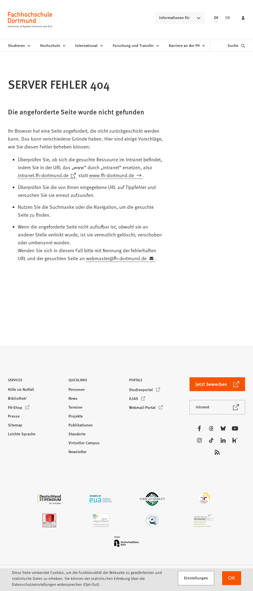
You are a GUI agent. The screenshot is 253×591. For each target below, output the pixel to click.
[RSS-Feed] (217, 452)
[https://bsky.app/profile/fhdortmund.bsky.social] (223, 428)
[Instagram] (199, 440)
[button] (35, 381)
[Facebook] (199, 428)
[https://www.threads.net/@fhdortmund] (211, 428)
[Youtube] (235, 428)
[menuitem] (19, 46)
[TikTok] (211, 440)
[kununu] (235, 440)
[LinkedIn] (223, 440)
